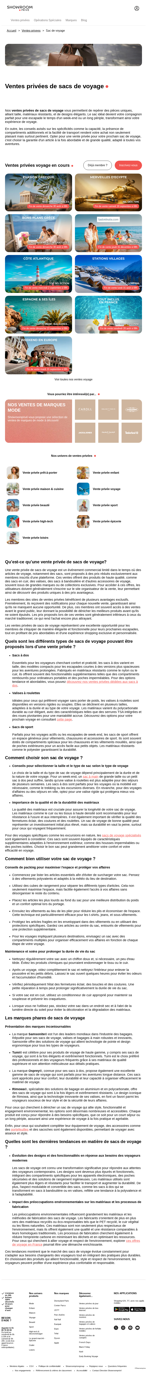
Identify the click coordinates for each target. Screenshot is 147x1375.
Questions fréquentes (117, 1366)
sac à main (90, 776)
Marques (71, 20)
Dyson (57, 1338)
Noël (81, 1352)
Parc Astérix (59, 1315)
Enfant (32, 1308)
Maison (32, 1313)
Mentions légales (17, 1366)
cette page (64, 719)
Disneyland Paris (61, 1301)
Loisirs (32, 1350)
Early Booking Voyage (88, 1356)
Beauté (32, 1322)
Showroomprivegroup (75, 1366)
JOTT (56, 1310)
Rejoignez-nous (96, 1366)
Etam (56, 1329)
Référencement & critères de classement (54, 1370)
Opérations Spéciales (47, 20)
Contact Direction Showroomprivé (107, 1370)
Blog (84, 20)
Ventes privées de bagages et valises (87, 1323)
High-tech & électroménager (36, 1332)
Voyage (32, 1317)
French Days (85, 1342)
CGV (31, 1366)
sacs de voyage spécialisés (121, 835)
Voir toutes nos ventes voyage (73, 379)
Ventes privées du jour (88, 1303)
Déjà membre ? (97, 165)
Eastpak (57, 1324)
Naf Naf (57, 1319)
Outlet (31, 1345)
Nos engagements (23, 1370)
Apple (56, 1343)
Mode (31, 1303)
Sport (31, 1327)
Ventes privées (20, 20)
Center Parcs (60, 1305)
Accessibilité (82, 1370)
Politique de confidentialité (50, 1366)
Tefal (56, 1333)
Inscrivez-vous (128, 165)
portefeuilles (20, 1129)
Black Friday (84, 1347)
